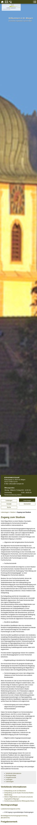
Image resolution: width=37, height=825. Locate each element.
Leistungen (9, 500)
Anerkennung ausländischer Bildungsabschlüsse (19, 801)
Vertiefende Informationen (13, 773)
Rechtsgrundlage (11, 775)
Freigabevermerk (11, 777)
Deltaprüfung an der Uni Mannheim (15, 790)
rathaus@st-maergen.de (16, 483)
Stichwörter (27, 504)
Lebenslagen (27, 500)
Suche (9, 507)
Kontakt (9, 504)
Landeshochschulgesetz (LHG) (10, 809)
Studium (12, 512)
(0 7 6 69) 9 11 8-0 (11, 481)
